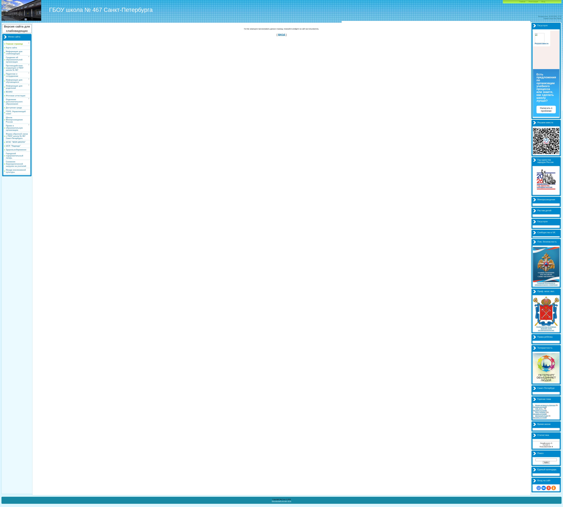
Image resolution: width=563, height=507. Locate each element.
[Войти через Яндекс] (548, 488)
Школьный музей (541, 416)
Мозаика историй (539, 407)
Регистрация (533, 1)
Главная (522, 1)
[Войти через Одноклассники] (553, 488)
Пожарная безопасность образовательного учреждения (546, 284)
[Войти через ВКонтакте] (543, 488)
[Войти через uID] (538, 488)
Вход (543, 1)
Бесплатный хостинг (279, 501)
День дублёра (540, 412)
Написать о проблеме (546, 109)
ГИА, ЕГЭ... (539, 409)
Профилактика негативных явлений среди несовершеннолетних (546, 328)
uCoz (289, 501)
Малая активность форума (545, 405)
